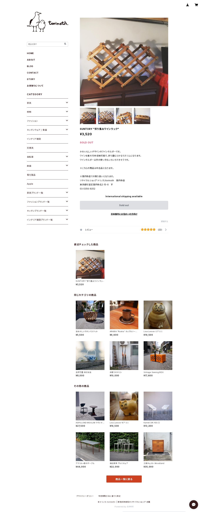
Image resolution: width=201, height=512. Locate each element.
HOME (30, 53)
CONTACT (33, 72)
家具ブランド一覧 (35, 193)
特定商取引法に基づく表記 (109, 496)
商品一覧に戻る (124, 479)
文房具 (30, 148)
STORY (31, 79)
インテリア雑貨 (34, 139)
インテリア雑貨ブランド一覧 (40, 220)
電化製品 (31, 175)
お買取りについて (35, 85)
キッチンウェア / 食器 (37, 130)
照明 (29, 112)
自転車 (30, 157)
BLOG (30, 66)
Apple (30, 184)
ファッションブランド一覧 (38, 202)
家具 (29, 103)
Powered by (121, 507)
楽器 (29, 166)
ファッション (32, 121)
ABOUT (31, 59)
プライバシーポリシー (85, 496)
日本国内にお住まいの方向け (124, 214)
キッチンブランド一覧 (36, 211)
